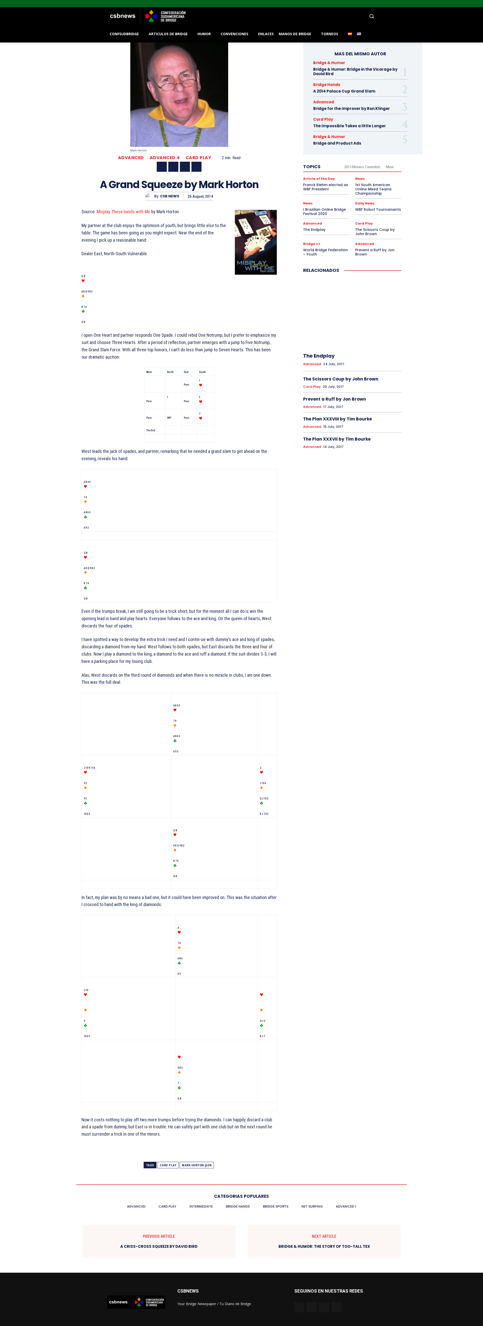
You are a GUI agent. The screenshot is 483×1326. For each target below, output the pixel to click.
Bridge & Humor (329, 63)
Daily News (365, 203)
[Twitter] (473, 4)
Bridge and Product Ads (337, 143)
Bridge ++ (311, 243)
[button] (282, 16)
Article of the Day (319, 178)
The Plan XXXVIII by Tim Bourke (337, 419)
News (360, 178)
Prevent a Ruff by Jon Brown (374, 252)
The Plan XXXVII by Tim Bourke (337, 439)
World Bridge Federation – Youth (325, 252)
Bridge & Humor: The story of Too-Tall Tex (324, 1246)
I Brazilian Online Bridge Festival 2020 (324, 211)
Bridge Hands (326, 85)
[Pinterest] (185, 167)
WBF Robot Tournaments (378, 209)
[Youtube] (480, 4)
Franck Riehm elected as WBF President (325, 187)
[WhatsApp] (196, 167)
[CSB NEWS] (149, 196)
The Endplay (314, 229)
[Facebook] (459, 4)
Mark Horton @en (197, 1165)
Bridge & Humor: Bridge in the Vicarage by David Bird (355, 71)
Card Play (198, 158)
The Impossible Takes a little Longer (349, 126)
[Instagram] (466, 4)
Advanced (131, 158)
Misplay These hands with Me (123, 211)
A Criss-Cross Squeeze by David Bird (158, 1246)
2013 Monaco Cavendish (362, 167)
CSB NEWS (169, 196)
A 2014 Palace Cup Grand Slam (344, 91)
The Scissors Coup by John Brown (375, 231)
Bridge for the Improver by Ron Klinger (351, 108)
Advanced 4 (165, 158)
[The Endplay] (352, 313)
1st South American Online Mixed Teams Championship (373, 189)
